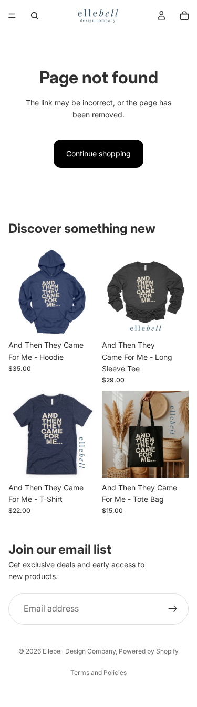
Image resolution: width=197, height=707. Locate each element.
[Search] (34, 15)
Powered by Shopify (149, 651)
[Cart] (184, 15)
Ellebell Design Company (79, 651)
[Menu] (12, 16)
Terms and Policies (98, 673)
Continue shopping (98, 153)
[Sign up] (173, 609)
